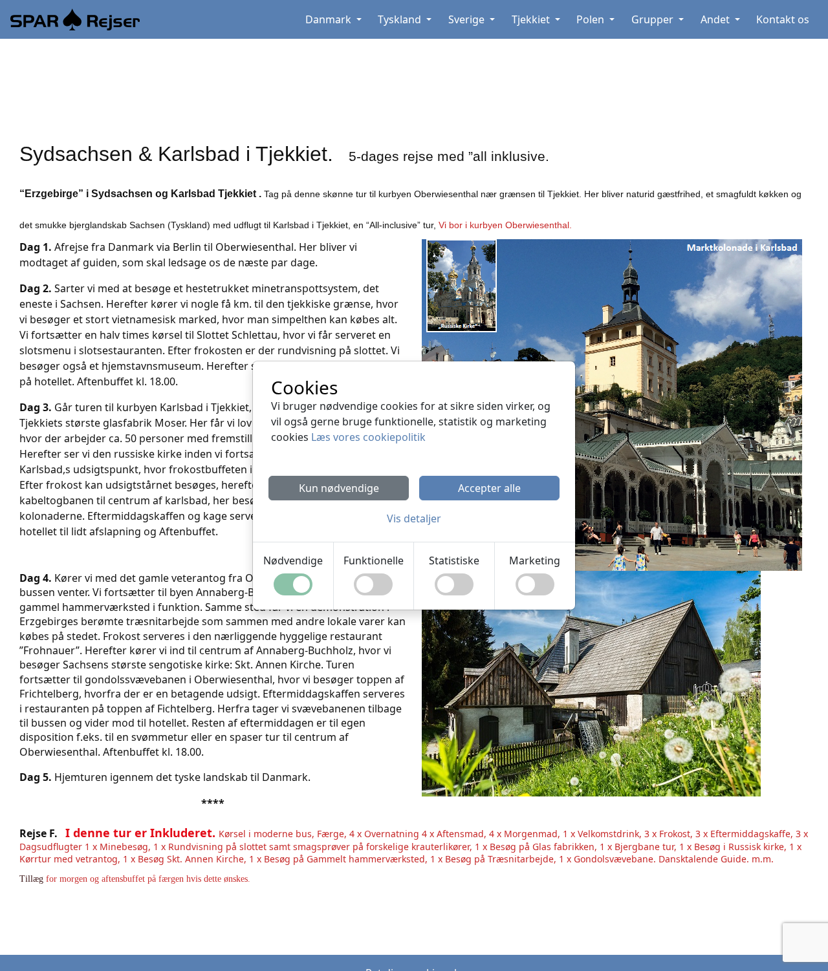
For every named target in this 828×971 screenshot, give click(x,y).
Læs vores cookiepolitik (368, 437)
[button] (414, 518)
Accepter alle (489, 488)
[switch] (293, 584)
